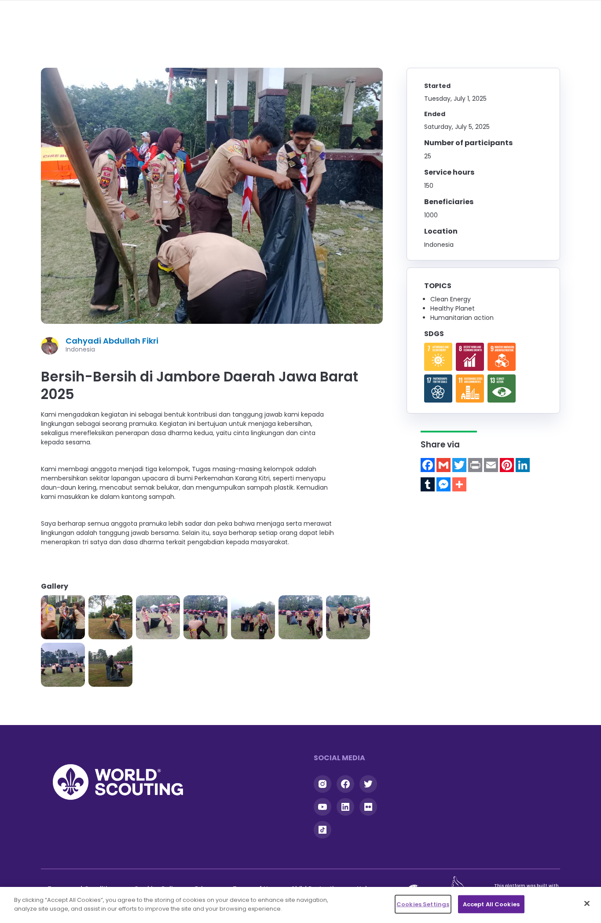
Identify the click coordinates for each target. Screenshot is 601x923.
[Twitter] (459, 465)
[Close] (587, 903)
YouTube (322, 807)
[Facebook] (428, 465)
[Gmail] (443, 465)
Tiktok (322, 830)
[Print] (475, 465)
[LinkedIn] (523, 465)
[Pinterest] (507, 465)
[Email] (491, 465)
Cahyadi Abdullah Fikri (112, 340)
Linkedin (345, 807)
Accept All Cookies (491, 904)
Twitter (368, 784)
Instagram (322, 784)
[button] (63, 617)
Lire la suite (438, 357)
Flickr (368, 807)
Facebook (345, 784)
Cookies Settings (422, 904)
